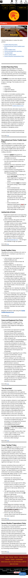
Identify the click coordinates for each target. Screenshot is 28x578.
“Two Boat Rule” (8, 53)
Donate (12, 7)
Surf (16, 3)
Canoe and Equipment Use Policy (13, 51)
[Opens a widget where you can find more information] (22, 574)
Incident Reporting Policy (10, 44)
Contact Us (8, 569)
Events (2, 557)
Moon (11, 3)
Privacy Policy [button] (22, 570)
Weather (26, 3)
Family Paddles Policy (9, 49)
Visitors (16, 557)
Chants (13, 559)
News (6, 557)
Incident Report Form (18, 105)
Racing (11, 557)
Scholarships (19, 559)
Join (5, 7)
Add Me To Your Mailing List (8, 5)
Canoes (7, 559)
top (8, 135)
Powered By (10, 572)
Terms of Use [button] (13, 570)
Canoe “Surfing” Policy (10, 54)
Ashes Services (23, 557)
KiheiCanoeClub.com (12, 239)
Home (1, 569)
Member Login (22, 7)
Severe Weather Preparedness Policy (14, 56)
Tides (21, 3)
